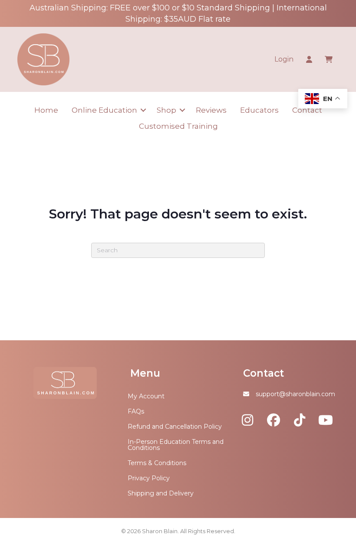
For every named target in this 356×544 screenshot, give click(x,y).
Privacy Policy (149, 478)
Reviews (211, 110)
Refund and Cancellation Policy (175, 426)
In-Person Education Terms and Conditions (176, 445)
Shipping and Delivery (161, 493)
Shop (166, 110)
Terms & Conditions (157, 463)
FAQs (136, 411)
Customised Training (178, 126)
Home (46, 110)
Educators (259, 110)
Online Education (104, 110)
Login (283, 59)
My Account (146, 396)
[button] (143, 110)
